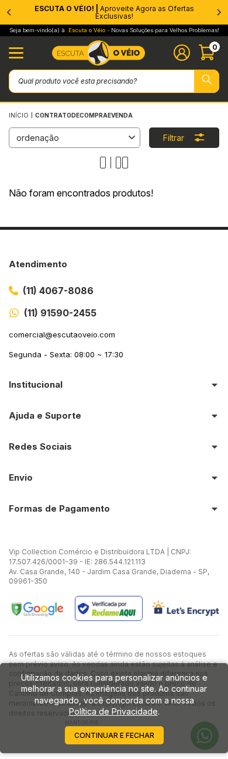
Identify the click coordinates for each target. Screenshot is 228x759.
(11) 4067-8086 (58, 290)
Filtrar (173, 138)
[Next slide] (218, 12)
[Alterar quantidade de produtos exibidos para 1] (105, 162)
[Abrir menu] (16, 53)
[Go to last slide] (9, 12)
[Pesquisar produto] (206, 81)
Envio (21, 477)
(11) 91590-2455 (60, 313)
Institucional (36, 384)
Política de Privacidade (113, 711)
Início (19, 115)
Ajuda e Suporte (45, 415)
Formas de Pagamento (59, 508)
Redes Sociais (40, 446)
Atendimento (38, 264)
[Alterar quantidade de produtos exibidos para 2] (122, 162)
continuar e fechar (114, 735)
